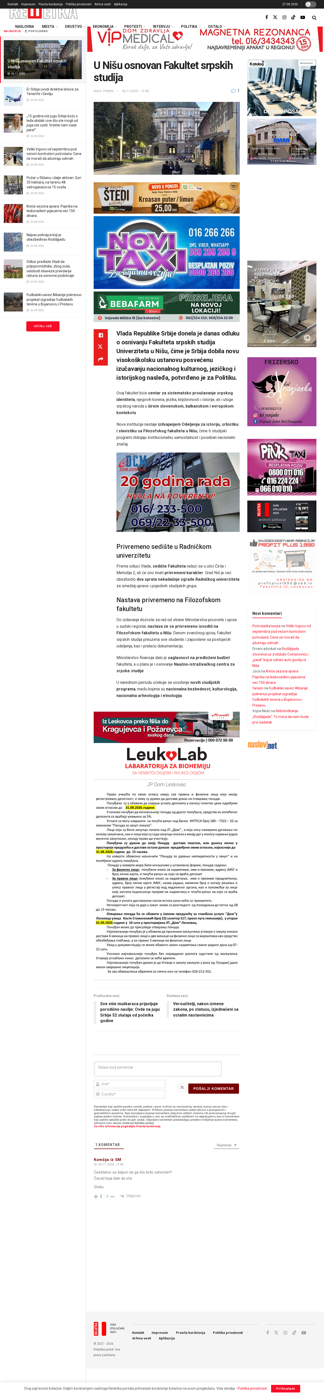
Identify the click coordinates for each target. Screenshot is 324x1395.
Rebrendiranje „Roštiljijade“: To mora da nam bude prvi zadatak (280, 716)
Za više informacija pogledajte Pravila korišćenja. (127, 1126)
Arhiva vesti (102, 4)
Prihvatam (285, 1388)
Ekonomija (103, 27)
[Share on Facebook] (101, 335)
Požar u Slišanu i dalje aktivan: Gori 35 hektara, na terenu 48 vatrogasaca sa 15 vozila (54, 182)
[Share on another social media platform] (101, 359)
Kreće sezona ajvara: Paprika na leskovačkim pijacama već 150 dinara (52, 210)
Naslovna (24, 27)
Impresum (28, 4)
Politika (189, 27)
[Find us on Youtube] (302, 17)
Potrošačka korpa (266, 626)
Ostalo (215, 27)
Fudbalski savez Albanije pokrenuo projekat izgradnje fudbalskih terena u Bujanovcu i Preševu (54, 299)
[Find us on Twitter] (275, 17)
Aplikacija (120, 4)
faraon (257, 688)
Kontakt (13, 4)
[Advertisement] (205, 1266)
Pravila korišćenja (50, 4)
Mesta (48, 27)
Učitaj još (43, 326)
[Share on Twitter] (101, 347)
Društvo (73, 27)
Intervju (161, 27)
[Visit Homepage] (44, 11)
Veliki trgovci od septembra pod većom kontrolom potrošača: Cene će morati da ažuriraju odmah (54, 153)
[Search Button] (314, 17)
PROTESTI (133, 27)
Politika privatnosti (78, 4)
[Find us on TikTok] (293, 17)
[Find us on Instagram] (284, 17)
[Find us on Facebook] (266, 17)
